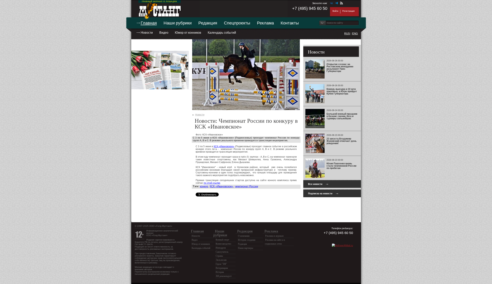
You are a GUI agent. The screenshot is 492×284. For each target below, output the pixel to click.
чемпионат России (246, 186)
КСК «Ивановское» (224, 146)
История (220, 272)
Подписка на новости (323, 193)
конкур (204, 186)
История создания (246, 240)
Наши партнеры (245, 248)
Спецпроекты (237, 23)
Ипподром (221, 247)
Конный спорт (222, 239)
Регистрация (348, 11)
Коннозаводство (223, 243)
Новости (147, 32)
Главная (149, 23)
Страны (219, 256)
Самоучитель (222, 252)
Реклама (265, 23)
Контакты (290, 23)
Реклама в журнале (274, 236)
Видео (163, 32)
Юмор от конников (188, 32)
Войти (335, 11)
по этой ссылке (212, 183)
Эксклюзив (221, 260)
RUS (347, 33)
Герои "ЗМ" (221, 264)
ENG (355, 33)
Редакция (207, 23)
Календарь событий (222, 32)
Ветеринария (222, 268)
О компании (243, 236)
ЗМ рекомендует (224, 276)
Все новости (318, 184)
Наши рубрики (178, 23)
